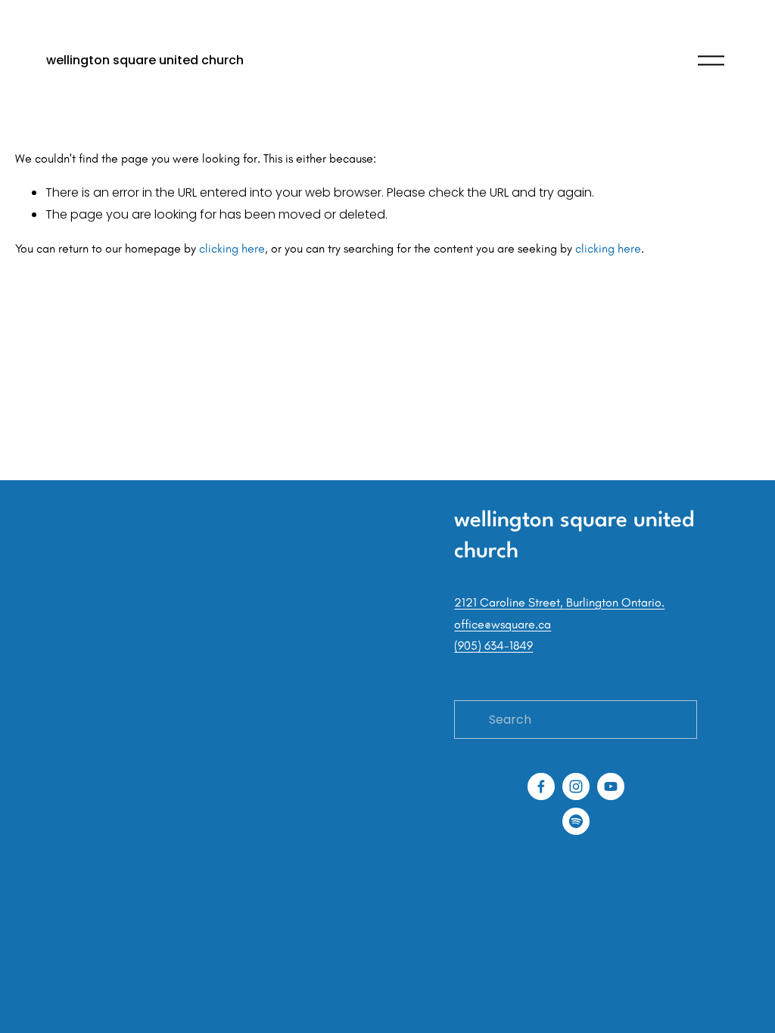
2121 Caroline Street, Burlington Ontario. (559, 602)
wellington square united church (145, 60)
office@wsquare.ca (502, 624)
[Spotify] (576, 821)
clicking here (232, 248)
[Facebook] (541, 786)
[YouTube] (610, 786)
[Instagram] (576, 786)
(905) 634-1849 (493, 645)
